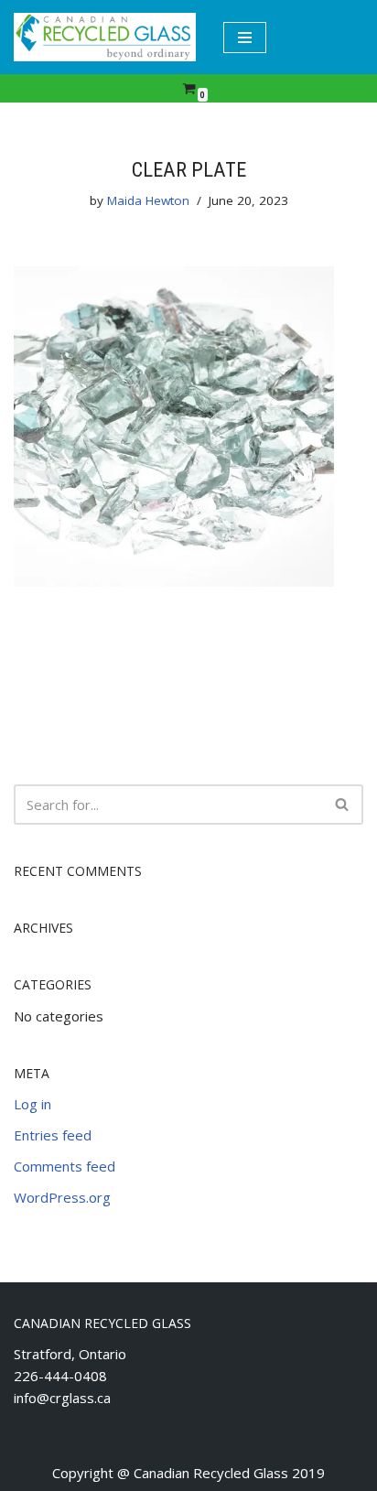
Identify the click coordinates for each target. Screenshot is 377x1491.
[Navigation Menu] (244, 37)
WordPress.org (62, 1197)
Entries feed (53, 1135)
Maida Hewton (148, 200)
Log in (32, 1104)
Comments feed (64, 1166)
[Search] (342, 804)
